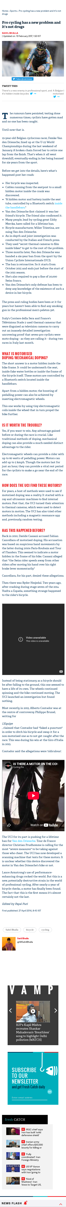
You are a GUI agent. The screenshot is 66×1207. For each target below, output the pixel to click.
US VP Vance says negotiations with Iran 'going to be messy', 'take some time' (30, 1172)
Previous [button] (10, 1008)
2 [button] (35, 107)
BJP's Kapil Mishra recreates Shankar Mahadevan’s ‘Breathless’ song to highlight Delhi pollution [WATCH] (32, 1032)
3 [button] (33, 1047)
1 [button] (30, 107)
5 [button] (43, 1047)
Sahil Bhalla (10, 33)
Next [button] (56, 1008)
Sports (13, 10)
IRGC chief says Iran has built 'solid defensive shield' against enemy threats (32, 1135)
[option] (33, 1021)
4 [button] (38, 1047)
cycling (45, 929)
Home (5, 10)
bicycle (30, 929)
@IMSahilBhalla (25, 941)
